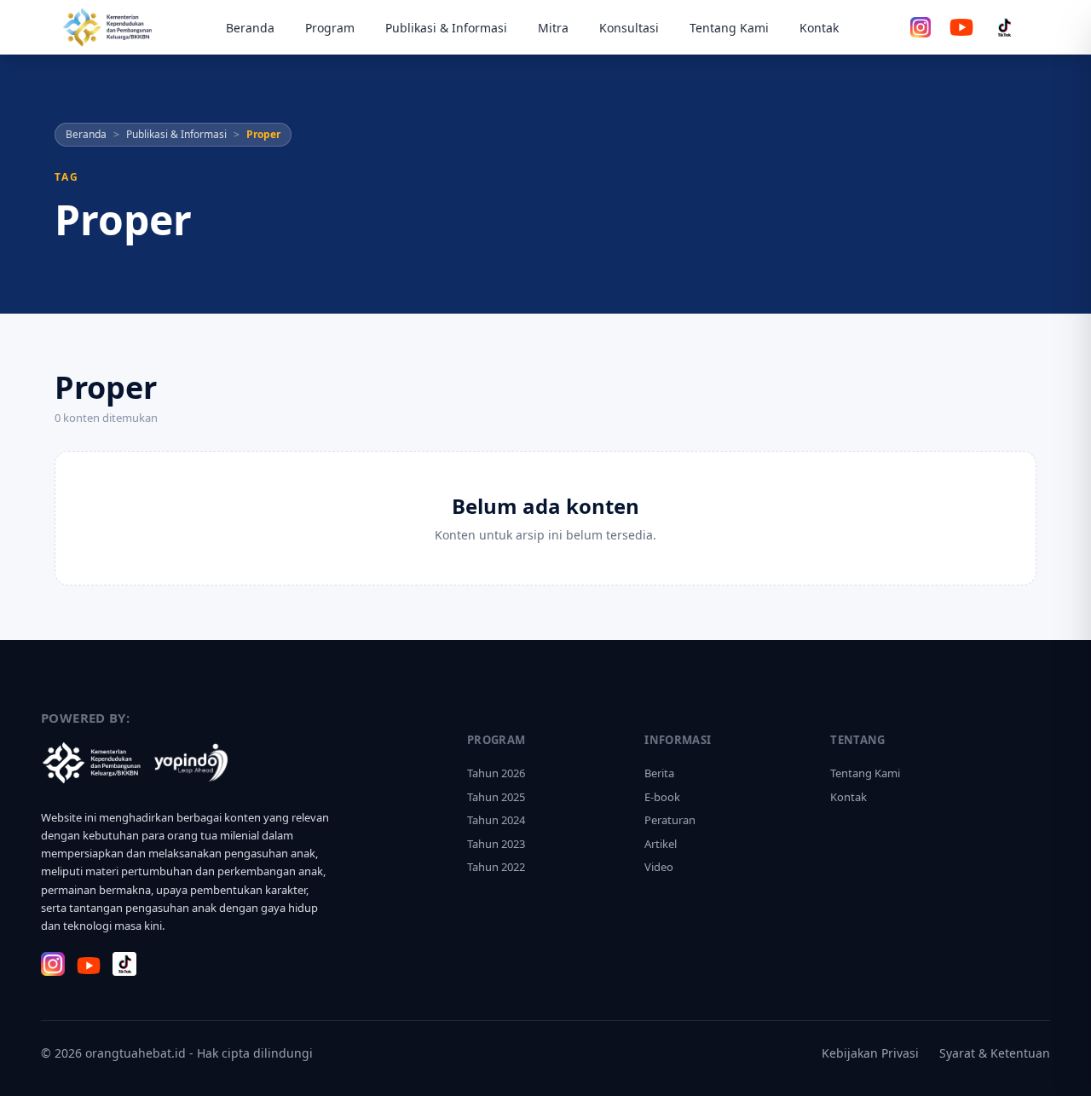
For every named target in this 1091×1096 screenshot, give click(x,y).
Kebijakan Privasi (870, 1053)
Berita (659, 773)
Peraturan (670, 820)
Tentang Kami (729, 28)
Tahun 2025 (496, 797)
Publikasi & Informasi (446, 28)
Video (658, 866)
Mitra (553, 28)
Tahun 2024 (496, 820)
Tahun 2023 (496, 843)
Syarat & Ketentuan (994, 1053)
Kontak (819, 28)
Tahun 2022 (496, 866)
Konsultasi (629, 28)
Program (330, 28)
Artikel (660, 843)
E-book (662, 797)
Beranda (250, 28)
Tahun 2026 (496, 773)
